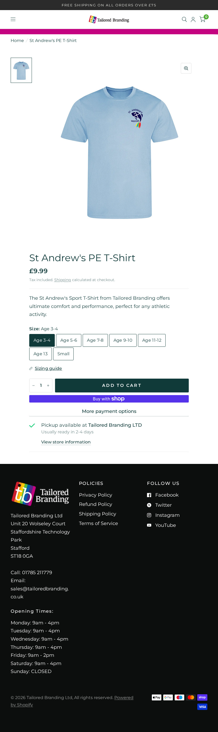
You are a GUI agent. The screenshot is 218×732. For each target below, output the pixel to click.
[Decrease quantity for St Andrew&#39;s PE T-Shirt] (33, 385)
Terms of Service (98, 523)
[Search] (184, 19)
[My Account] (193, 19)
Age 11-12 (151, 340)
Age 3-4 (42, 340)
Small (63, 353)
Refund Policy (95, 504)
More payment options (109, 411)
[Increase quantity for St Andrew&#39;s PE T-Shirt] (48, 385)
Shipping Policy (97, 514)
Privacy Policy (95, 495)
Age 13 (40, 353)
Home (17, 40)
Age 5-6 (68, 340)
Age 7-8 (95, 340)
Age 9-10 (123, 340)
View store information (66, 442)
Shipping (62, 279)
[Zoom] (186, 68)
